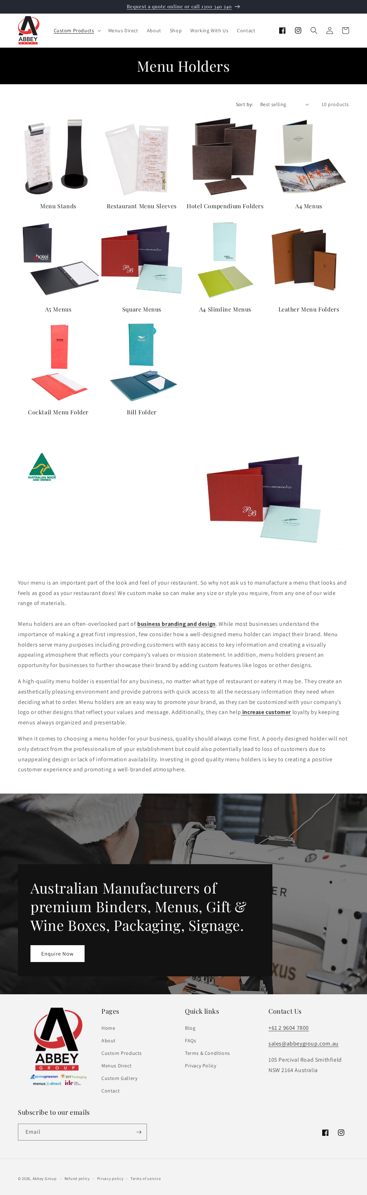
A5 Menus (58, 309)
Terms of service (145, 1178)
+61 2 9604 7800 (288, 1028)
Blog (190, 1028)
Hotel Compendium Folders (225, 206)
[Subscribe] (139, 1132)
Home (108, 1028)
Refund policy (77, 1178)
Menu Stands (58, 206)
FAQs (190, 1040)
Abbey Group (45, 1178)
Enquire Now (57, 953)
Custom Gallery (119, 1078)
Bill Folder (142, 412)
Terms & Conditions (207, 1053)
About (108, 1040)
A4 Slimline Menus (225, 309)
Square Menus (141, 309)
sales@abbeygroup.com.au (303, 1043)
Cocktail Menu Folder (58, 412)
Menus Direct (116, 1065)
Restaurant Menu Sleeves (142, 206)
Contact (110, 1090)
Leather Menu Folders (308, 309)
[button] (76, 30)
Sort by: (244, 104)
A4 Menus (308, 206)
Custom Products (121, 1053)
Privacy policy (110, 1178)
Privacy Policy (200, 1065)
